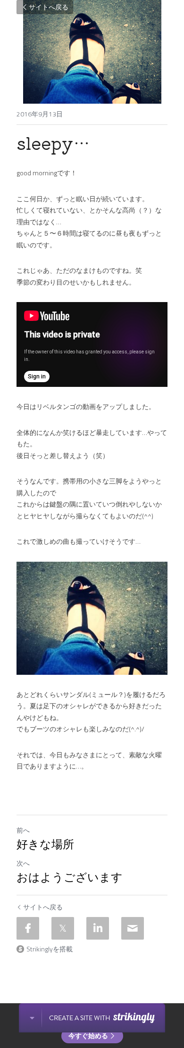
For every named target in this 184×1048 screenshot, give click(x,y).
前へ (23, 830)
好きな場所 (45, 844)
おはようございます (70, 877)
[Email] (132, 928)
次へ (23, 863)
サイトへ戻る (48, 7)
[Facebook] (28, 928)
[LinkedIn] (97, 928)
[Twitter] (62, 928)
